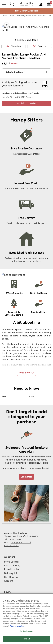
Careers (8, 581)
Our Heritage (11, 577)
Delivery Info (11, 573)
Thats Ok (26, 639)
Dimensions (16, 46)
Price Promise (11, 569)
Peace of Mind (12, 566)
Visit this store (11, 546)
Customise (42, 46)
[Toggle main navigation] (4, 4)
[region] (26, 618)
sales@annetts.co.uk (21, 543)
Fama (12, 15)
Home (5, 15)
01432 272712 (14, 539)
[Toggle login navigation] (41, 4)
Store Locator (11, 562)
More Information (17, 626)
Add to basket (28, 103)
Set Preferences (26, 631)
